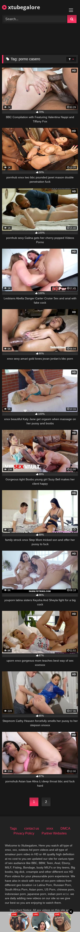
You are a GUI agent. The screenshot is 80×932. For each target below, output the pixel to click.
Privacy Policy (24, 833)
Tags (13, 828)
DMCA (65, 828)
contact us (31, 828)
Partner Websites (54, 833)
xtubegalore (23, 7)
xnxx (49, 828)
